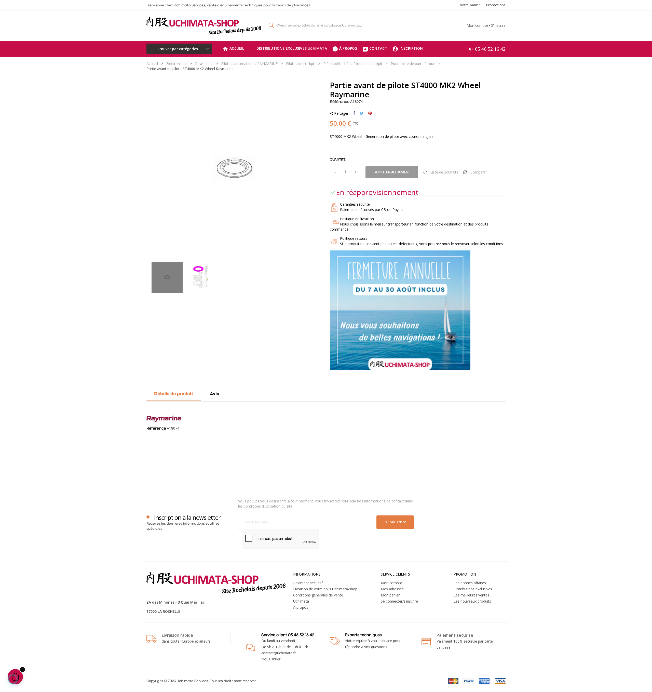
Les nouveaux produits (472, 601)
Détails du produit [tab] (173, 394)
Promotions (496, 5)
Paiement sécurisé (308, 582)
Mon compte (477, 25)
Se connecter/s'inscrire (399, 601)
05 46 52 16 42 (490, 48)
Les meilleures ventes (471, 595)
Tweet (362, 113)
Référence (339, 102)
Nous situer (270, 659)
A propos (300, 607)
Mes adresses (392, 589)
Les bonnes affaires (470, 582)
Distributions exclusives (473, 589)
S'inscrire (498, 25)
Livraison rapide (177, 635)
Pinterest (370, 113)
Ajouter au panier (392, 172)
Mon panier (390, 595)
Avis (214, 394)
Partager (354, 113)
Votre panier (470, 5)
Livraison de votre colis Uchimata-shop (325, 589)
